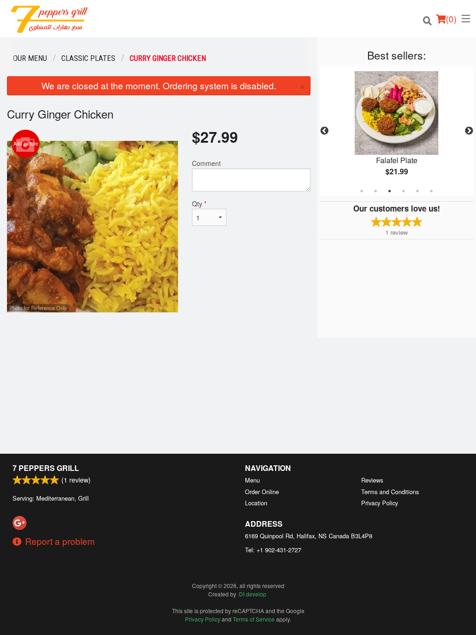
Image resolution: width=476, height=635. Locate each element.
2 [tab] (375, 191)
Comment (206, 163)
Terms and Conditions (390, 491)
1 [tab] (361, 191)
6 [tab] (431, 191)
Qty (199, 203)
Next (469, 131)
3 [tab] (389, 191)
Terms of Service (254, 619)
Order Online (262, 491)
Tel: (273, 549)
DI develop (252, 594)
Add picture (25, 143)
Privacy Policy (379, 502)
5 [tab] (417, 191)
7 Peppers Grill (46, 468)
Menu (252, 480)
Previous (324, 131)
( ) (451, 18)
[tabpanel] (396, 131)
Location (256, 502)
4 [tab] (403, 191)
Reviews (372, 480)
